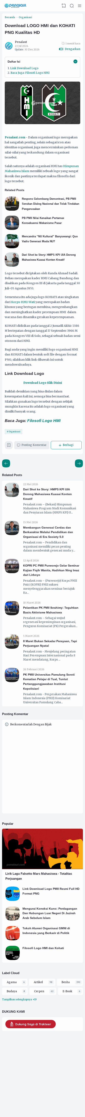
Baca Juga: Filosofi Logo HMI (30, 73)
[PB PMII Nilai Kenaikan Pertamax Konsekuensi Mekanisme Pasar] (12, 229)
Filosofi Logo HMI (44, 420)
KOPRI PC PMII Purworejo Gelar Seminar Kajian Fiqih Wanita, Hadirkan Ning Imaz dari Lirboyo (51, 570)
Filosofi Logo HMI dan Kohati (43, 948)
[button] (69, 49)
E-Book (67, 991)
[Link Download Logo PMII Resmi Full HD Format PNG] (12, 900)
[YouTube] (29, 1091)
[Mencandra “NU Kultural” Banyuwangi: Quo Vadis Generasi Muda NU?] (12, 247)
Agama (12, 982)
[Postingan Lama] (6, 463)
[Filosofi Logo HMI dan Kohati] (12, 959)
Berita (65, 982)
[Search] (72, 6)
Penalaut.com (15, 137)
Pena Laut (68, 1104)
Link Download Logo (24, 68)
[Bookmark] (9, 446)
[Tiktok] (22, 1091)
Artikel (38, 982)
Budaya (12, 991)
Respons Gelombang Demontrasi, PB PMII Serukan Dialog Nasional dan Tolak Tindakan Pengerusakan (50, 203)
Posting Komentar (34, 445)
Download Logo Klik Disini (42, 383)
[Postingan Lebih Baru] (79, 463)
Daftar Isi (14, 61)
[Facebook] (14, 1091)
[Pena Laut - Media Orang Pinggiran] (15, 6)
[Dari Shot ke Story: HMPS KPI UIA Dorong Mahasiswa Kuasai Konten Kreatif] (12, 265)
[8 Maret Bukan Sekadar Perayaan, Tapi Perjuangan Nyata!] (12, 648)
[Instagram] (18, 1091)
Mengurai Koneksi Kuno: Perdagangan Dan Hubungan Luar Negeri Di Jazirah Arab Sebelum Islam (49, 913)
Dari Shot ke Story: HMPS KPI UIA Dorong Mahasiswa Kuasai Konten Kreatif (47, 494)
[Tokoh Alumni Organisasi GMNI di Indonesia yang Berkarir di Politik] (12, 939)
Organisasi (14, 431)
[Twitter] (26, 1091)
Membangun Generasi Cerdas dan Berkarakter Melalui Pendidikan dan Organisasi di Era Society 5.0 (48, 532)
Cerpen (39, 991)
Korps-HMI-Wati (23, 302)
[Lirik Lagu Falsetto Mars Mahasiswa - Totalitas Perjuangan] (42, 868)
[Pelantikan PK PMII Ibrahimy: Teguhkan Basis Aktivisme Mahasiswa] (12, 614)
